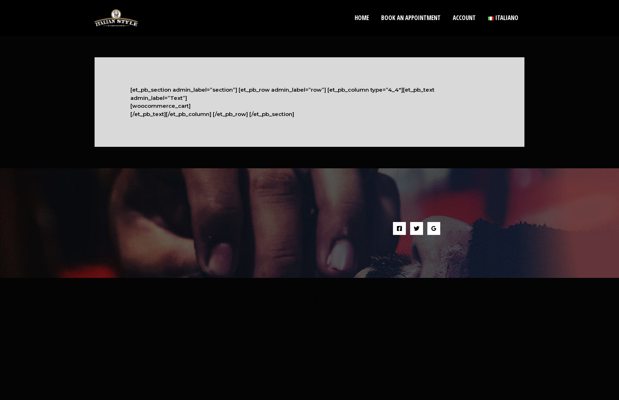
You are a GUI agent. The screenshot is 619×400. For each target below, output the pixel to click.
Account (464, 18)
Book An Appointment (411, 18)
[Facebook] (399, 228)
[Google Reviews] (433, 228)
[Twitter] (416, 228)
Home (362, 18)
